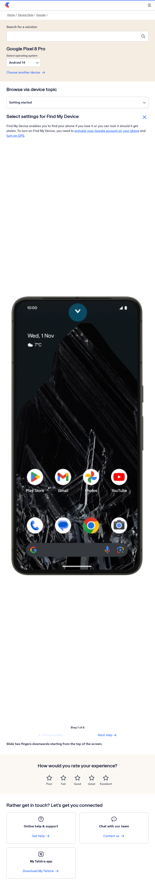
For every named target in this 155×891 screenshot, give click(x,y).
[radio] (49, 778)
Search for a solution (21, 27)
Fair (63, 784)
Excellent (106, 784)
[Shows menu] (149, 5)
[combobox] (72, 36)
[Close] (144, 117)
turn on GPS (15, 136)
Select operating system (22, 55)
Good (77, 784)
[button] (23, 62)
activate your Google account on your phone (106, 131)
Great (91, 784)
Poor (49, 784)
